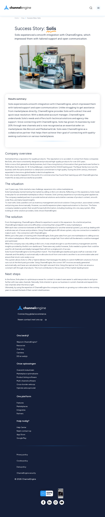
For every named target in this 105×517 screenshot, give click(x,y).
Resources (21, 345)
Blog (22, 18)
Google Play (21, 438)
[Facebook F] (43, 502)
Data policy (21, 467)
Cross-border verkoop (26, 384)
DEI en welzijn (22, 356)
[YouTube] (61, 502)
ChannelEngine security (26, 473)
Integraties (21, 410)
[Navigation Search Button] (91, 8)
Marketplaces (22, 406)
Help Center (21, 427)
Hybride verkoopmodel (26, 388)
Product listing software (26, 377)
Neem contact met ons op (30, 319)
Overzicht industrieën (25, 370)
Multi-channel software (26, 381)
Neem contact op (24, 431)
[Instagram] (55, 502)
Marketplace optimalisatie (27, 374)
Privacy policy (22, 455)
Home (17, 18)
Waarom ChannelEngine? (27, 342)
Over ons (20, 349)
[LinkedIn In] (49, 502)
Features (20, 403)
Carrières (20, 353)
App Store (21, 434)
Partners (20, 413)
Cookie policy (22, 461)
